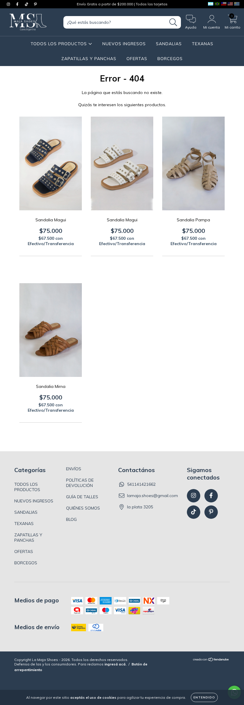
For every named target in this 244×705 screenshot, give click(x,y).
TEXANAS (202, 43)
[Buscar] (173, 22)
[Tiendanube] (211, 660)
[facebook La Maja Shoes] (17, 4)
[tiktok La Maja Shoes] (27, 4)
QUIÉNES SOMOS (83, 508)
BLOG (71, 519)
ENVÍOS (73, 468)
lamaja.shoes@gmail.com (152, 495)
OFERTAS (136, 58)
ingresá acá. (115, 664)
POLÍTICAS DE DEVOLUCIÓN (80, 482)
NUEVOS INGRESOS (124, 43)
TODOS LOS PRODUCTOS (59, 43)
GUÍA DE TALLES (82, 496)
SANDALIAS (169, 43)
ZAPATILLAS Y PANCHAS (88, 58)
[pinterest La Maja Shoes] (35, 4)
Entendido (204, 697)
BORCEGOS (170, 58)
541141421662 (141, 484)
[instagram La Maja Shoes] (8, 4)
